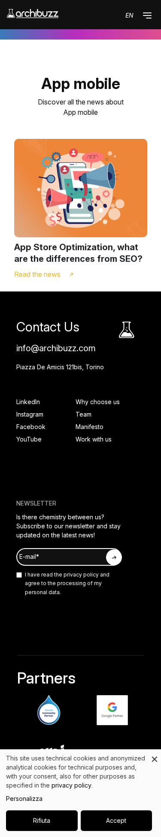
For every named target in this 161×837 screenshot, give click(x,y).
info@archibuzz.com (56, 348)
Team (83, 414)
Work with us (94, 439)
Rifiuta (41, 820)
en (129, 15)
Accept (116, 820)
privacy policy (80, 574)
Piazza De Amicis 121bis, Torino (60, 367)
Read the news (37, 274)
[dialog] (80, 793)
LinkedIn (28, 401)
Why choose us (98, 401)
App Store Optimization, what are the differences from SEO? (78, 253)
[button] (147, 15)
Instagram (29, 414)
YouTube (29, 439)
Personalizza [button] (24, 798)
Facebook (31, 426)
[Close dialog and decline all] (154, 754)
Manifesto (89, 426)
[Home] (32, 13)
